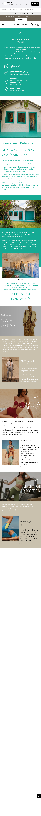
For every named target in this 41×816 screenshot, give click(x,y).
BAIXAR (35, 4)
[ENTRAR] (35, 25)
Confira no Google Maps (17, 90)
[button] (18, 279)
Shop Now (21, 19)
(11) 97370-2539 (14, 67)
